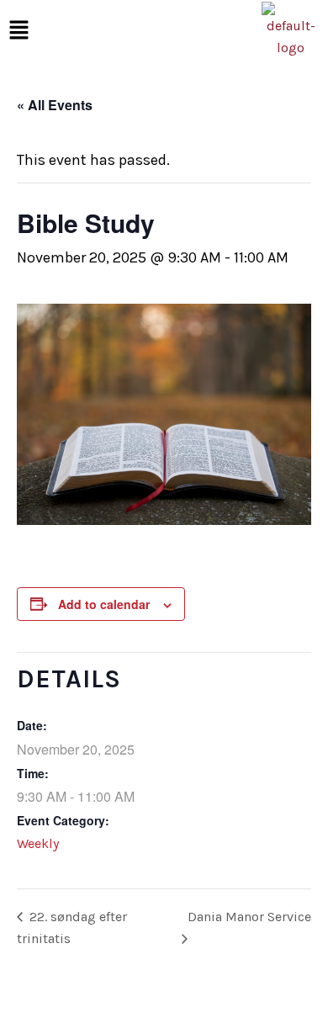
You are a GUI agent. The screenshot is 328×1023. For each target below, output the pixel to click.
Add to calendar (104, 604)
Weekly (38, 843)
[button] (18, 30)
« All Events (55, 104)
